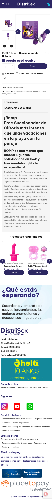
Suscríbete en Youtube (39, 387)
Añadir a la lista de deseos (31, 74)
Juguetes (37, 91)
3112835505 (11, 351)
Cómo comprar (40, 443)
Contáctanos (22, 387)
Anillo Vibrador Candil (37, 266)
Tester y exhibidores (10, 447)
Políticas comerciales (11, 430)
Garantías (6, 423)
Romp (43, 91)
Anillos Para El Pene (36, 263)
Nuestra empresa (8, 387)
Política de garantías (20, 423)
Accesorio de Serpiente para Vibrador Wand (23, 266)
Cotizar (33, 66)
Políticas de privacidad (40, 427)
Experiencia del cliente (10, 419)
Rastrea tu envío (8, 439)
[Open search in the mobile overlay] (7, 4)
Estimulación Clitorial (23, 91)
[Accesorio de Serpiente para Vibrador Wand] (14, 252)
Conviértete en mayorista (27, 439)
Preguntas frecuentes (43, 419)
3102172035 (20, 355)
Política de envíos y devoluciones (16, 427)
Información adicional (17, 108)
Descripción (11, 102)
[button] (48, 4)
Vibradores (11, 94)
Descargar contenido (11, 443)
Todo (4, 94)
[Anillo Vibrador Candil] (38, 252)
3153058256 (15, 347)
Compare (9, 74)
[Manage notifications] (46, 494)
